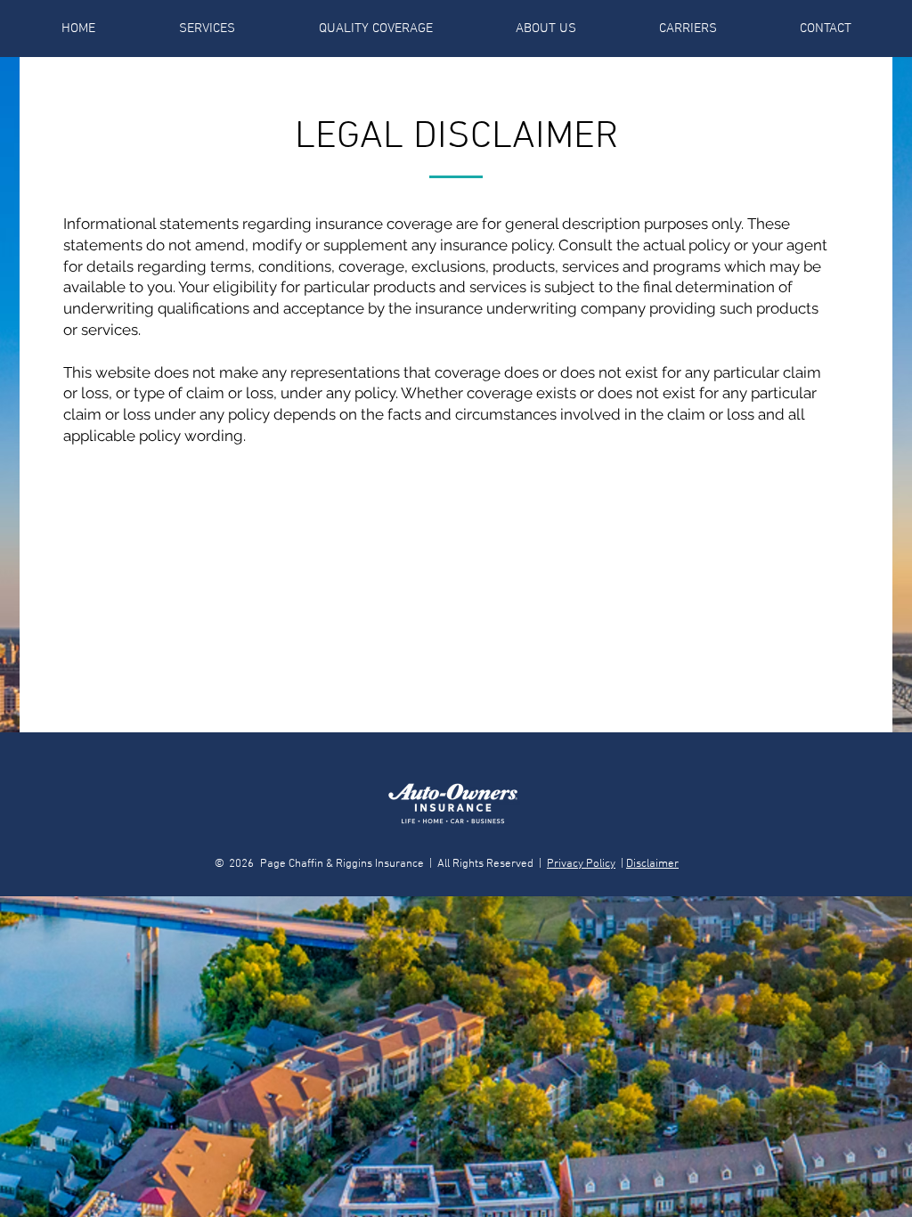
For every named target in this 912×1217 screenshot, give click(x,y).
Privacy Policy (581, 864)
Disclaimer (652, 864)
